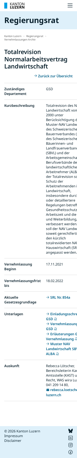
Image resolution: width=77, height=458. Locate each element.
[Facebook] (70, 453)
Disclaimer (12, 440)
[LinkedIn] (70, 438)
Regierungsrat (34, 36)
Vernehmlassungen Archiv (20, 39)
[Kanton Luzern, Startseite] (14, 6)
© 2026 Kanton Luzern (22, 431)
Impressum (13, 435)
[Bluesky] (70, 431)
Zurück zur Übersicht (55, 76)
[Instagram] (70, 446)
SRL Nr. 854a (60, 297)
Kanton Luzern (12, 36)
